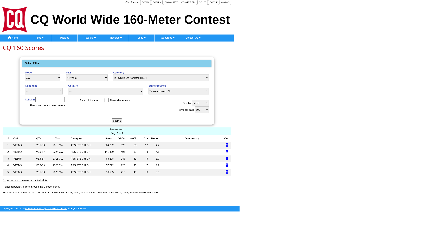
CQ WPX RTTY (188, 2)
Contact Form (51, 186)
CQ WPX (157, 2)
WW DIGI (225, 2)
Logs (141, 37)
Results (89, 37)
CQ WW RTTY (171, 2)
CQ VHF (213, 2)
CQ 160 (202, 2)
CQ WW (145, 2)
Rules (38, 37)
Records (115, 37)
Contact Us (192, 37)
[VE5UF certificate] (227, 158)
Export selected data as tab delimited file (25, 180)
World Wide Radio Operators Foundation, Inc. (46, 208)
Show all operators (119, 100)
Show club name (89, 100)
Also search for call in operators (47, 105)
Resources (166, 37)
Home (14, 37)
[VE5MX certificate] (227, 145)
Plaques (64, 37)
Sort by (187, 103)
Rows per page (185, 109)
